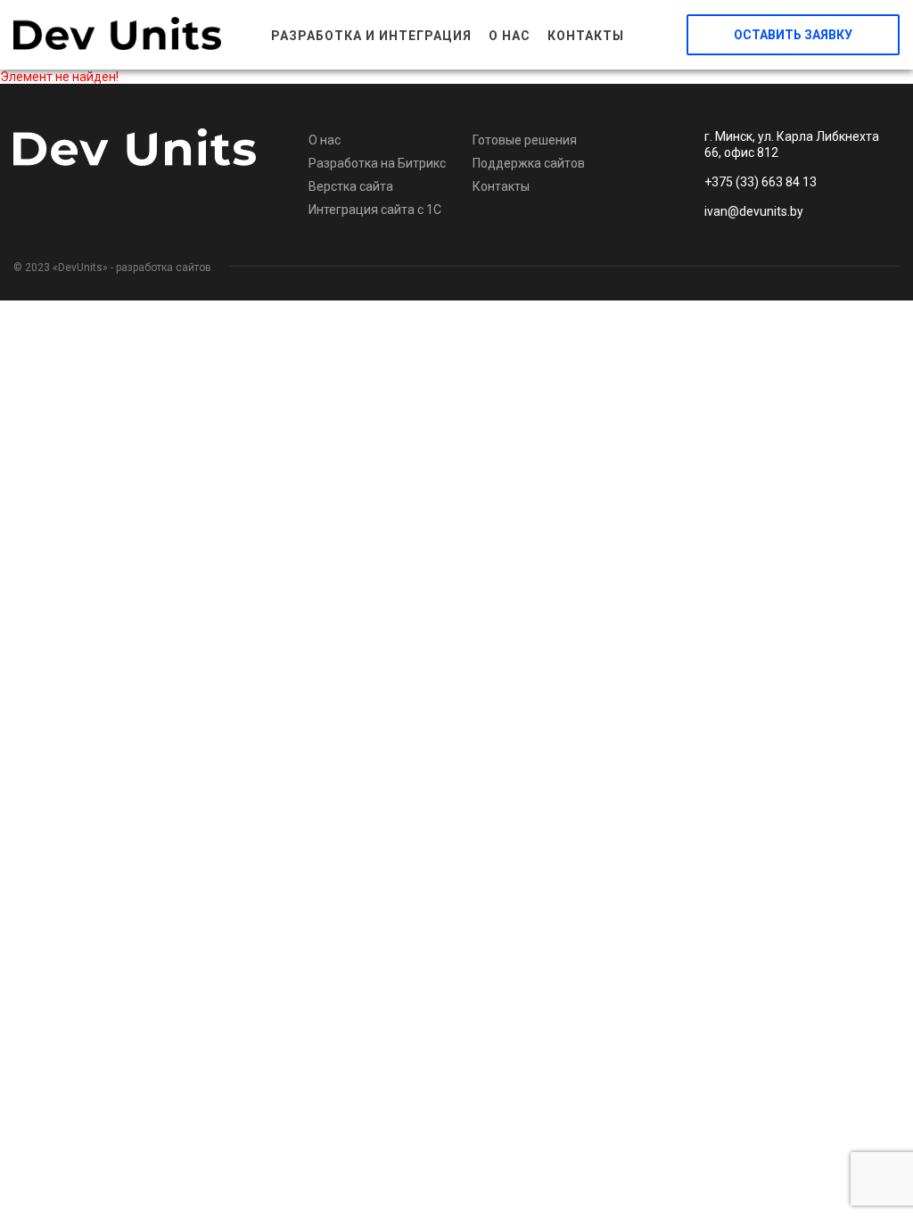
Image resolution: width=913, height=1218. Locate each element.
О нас (510, 36)
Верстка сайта (350, 186)
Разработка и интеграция (371, 36)
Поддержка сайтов (529, 163)
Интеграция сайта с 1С (374, 209)
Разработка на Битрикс (377, 163)
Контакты (585, 36)
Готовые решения (525, 140)
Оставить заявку (793, 35)
